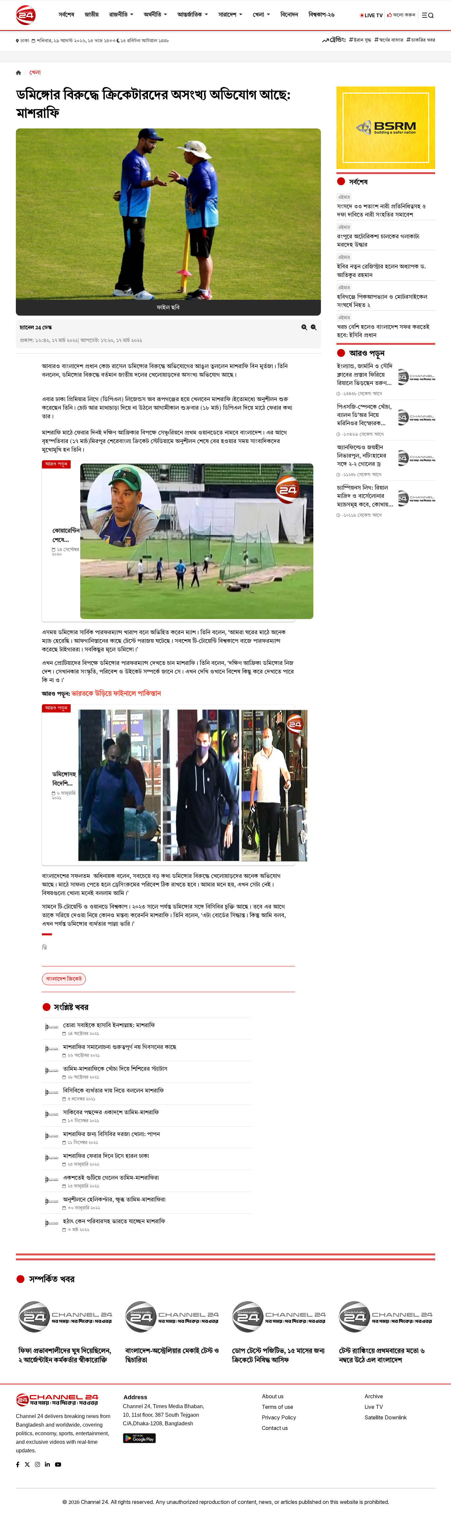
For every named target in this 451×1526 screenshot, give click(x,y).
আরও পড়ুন (366, 354)
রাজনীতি (119, 15)
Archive (373, 1396)
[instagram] (37, 1465)
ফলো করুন (403, 15)
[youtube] (58, 1465)
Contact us (275, 1428)
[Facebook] (17, 1465)
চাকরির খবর (423, 40)
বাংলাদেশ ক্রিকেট (64, 979)
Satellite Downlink (385, 1417)
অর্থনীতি (153, 15)
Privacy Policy (279, 1417)
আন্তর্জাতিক (190, 15)
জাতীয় (92, 15)
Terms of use (277, 1407)
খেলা (259, 15)
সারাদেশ (228, 15)
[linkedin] (47, 1465)
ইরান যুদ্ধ (362, 40)
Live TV (373, 1407)
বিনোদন (289, 15)
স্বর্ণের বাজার (391, 40)
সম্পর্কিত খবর (51, 1279)
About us (273, 1396)
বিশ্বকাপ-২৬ (322, 15)
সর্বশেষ (66, 15)
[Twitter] (27, 1465)
